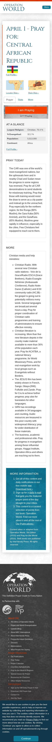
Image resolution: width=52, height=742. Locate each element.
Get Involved (14, 684)
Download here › (24, 489)
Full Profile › (11, 75)
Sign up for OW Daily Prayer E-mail (24, 688)
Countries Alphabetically (20, 667)
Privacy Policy (32, 719)
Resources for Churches (20, 677)
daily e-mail (35, 492)
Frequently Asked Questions (22, 639)
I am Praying (26, 110)
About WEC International (20, 632)
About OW (13, 618)
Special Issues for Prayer (20, 674)
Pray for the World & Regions (22, 670)
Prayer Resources (17, 653)
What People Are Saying (20, 650)
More (30, 100)
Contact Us (15, 695)
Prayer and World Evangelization (24, 625)
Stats (20, 100)
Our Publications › (25, 524)
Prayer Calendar (17, 664)
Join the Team (16, 698)
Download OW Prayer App (21, 691)
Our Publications (17, 657)
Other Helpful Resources (20, 681)
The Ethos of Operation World (22, 622)
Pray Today (15, 660)
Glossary (14, 643)
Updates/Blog (16, 629)
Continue (26, 738)
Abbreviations (16, 646)
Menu (46, 7)
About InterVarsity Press (20, 636)
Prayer (9, 100)
